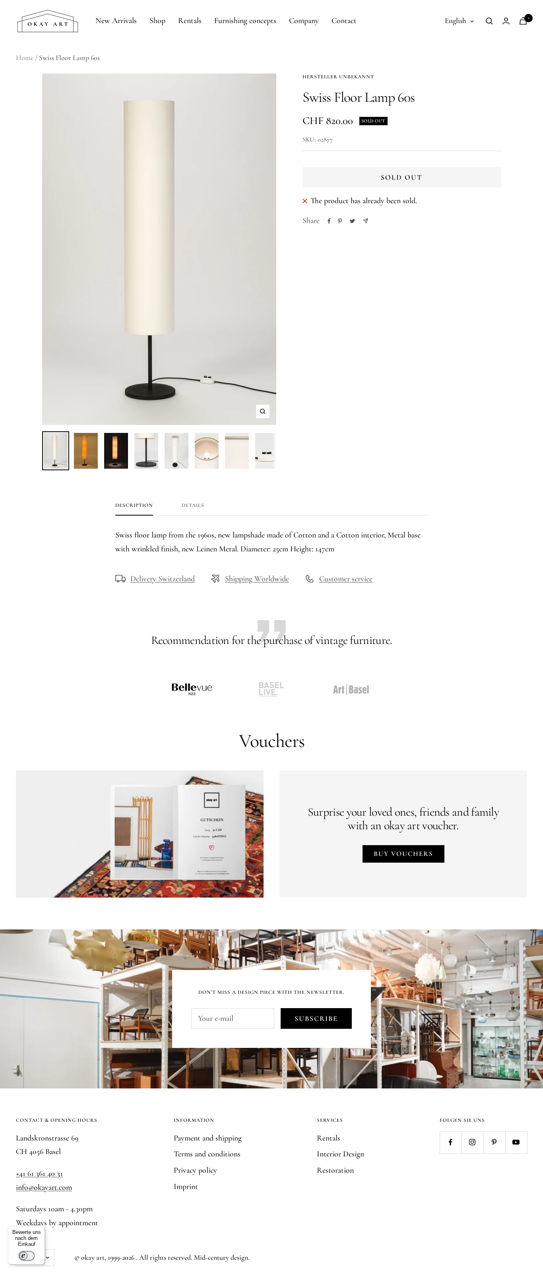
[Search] (489, 21)
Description (134, 505)
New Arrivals (116, 20)
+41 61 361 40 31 (39, 1173)
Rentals (190, 20)
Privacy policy (195, 1170)
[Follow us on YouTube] (516, 1142)
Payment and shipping (208, 1138)
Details (193, 505)
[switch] (27, 1256)
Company (304, 20)
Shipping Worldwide (257, 579)
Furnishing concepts (245, 20)
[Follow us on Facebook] (451, 1142)
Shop (157, 20)
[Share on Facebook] (329, 221)
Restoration (335, 1170)
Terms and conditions (207, 1154)
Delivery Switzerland (162, 579)
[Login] (506, 20)
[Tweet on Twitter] (352, 221)
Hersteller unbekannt (338, 77)
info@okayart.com (44, 1187)
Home (24, 57)
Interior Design (340, 1154)
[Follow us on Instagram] (472, 1142)
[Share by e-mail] (365, 220)
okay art (93, 1257)
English (455, 20)
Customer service (345, 579)
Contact (344, 20)
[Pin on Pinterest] (340, 221)
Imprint (186, 1186)
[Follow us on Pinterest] (494, 1142)
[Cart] (523, 21)
